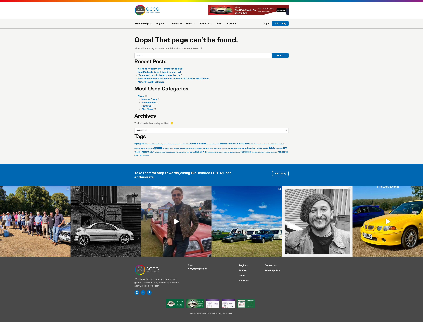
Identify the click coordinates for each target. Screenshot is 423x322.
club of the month (255, 144)
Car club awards (198, 144)
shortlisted (245, 152)
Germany (180, 148)
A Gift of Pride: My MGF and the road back (160, 68)
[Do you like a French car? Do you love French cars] (105, 221)
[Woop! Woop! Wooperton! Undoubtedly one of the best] (247, 221)
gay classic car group (147, 148)
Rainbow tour (212, 152)
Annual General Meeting (155, 144)
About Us (204, 23)
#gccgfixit (139, 144)
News (189, 23)
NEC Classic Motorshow (161, 152)
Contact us (271, 265)
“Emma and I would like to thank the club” (160, 75)
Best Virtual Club (184, 144)
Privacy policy (272, 270)
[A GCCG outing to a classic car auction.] (317, 221)
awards (176, 144)
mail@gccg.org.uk (197, 268)
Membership (142, 23)
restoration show (221, 152)
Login (266, 23)
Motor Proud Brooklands (151, 82)
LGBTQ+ (224, 148)
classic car (225, 144)
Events (175, 23)
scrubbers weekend (233, 152)
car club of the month (212, 144)
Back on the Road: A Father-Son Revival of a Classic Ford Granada (173, 78)
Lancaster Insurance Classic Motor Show (208, 148)
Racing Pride (201, 152)
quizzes (192, 152)
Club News (147, 109)
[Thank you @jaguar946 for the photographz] (387, 221)
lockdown (230, 148)
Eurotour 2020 (270, 144)
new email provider (175, 152)
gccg (158, 148)
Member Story (149, 99)
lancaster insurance (189, 148)
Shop (219, 23)
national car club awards (256, 148)
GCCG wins (173, 148)
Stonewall (254, 152)
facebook (278, 144)
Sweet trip (261, 152)
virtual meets (273, 152)
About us (244, 280)
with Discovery (144, 155)
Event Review (148, 102)
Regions (160, 23)
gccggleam (165, 148)
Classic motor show (240, 144)
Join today (280, 23)
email (263, 144)
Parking (183, 152)
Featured (146, 106)
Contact (231, 23)
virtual (267, 152)
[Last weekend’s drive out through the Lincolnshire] (35, 221)
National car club (239, 148)
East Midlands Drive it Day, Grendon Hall (159, 72)
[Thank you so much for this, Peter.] (176, 221)
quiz (188, 152)
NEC (272, 147)
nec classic (279, 148)
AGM (146, 144)
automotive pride (169, 144)
